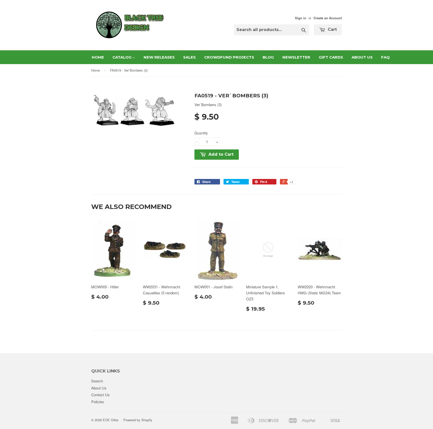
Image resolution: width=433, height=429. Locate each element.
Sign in (300, 18)
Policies (97, 401)
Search (97, 380)
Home (95, 70)
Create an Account (327, 18)
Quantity (201, 132)
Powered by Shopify (137, 419)
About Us (98, 387)
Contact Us (100, 394)
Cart (332, 29)
